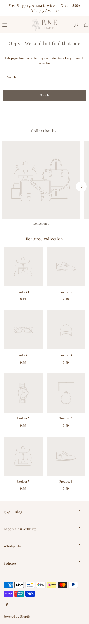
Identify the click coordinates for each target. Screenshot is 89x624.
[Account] (76, 25)
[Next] (81, 186)
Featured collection (44, 238)
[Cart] (86, 25)
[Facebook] (7, 605)
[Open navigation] (15, 24)
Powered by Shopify (17, 616)
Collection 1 (41, 223)
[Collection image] (41, 180)
